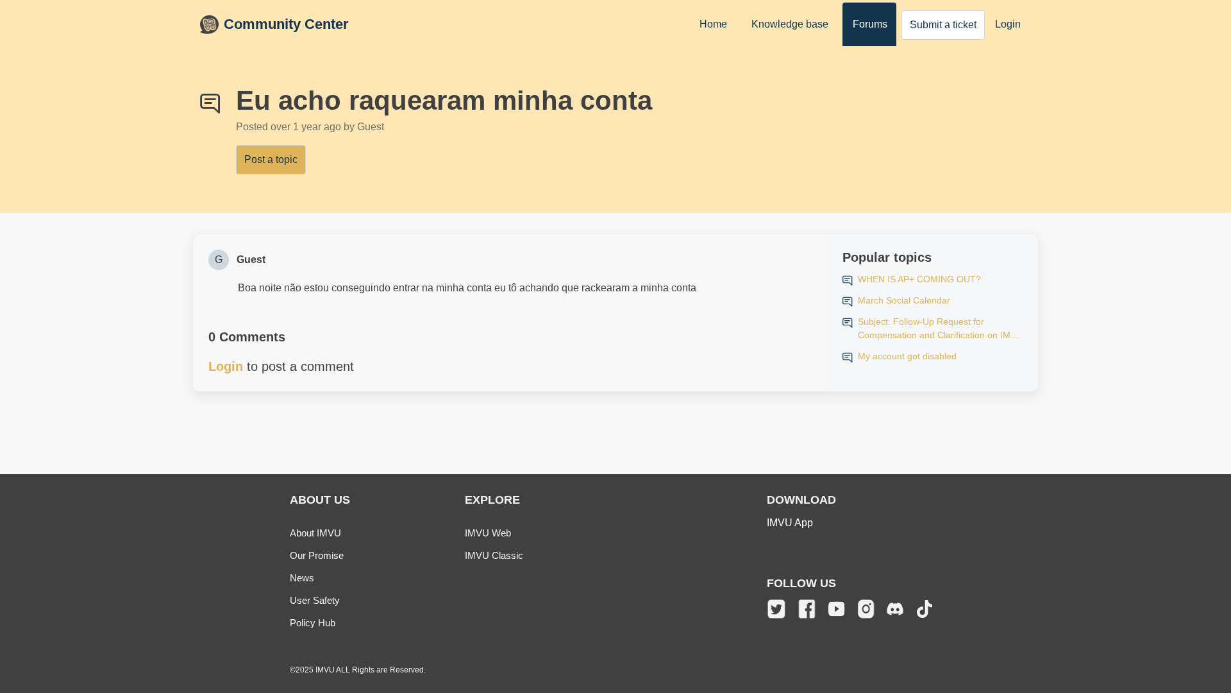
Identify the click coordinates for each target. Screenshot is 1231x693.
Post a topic (270, 159)
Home (713, 24)
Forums (870, 24)
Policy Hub (312, 622)
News (302, 577)
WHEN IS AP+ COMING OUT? (919, 279)
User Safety (315, 600)
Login (1008, 24)
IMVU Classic (494, 555)
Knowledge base (789, 24)
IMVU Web (488, 532)
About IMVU (315, 532)
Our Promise (317, 555)
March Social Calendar (904, 300)
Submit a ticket (943, 24)
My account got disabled (907, 356)
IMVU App (790, 522)
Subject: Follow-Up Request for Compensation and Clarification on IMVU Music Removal (940, 329)
